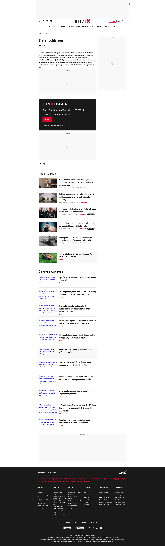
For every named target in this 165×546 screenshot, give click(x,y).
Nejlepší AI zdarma (104, 497)
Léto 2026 (56, 488)
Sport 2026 (87, 488)
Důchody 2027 (118, 499)
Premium (106, 26)
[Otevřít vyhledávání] (122, 21)
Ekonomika (118, 488)
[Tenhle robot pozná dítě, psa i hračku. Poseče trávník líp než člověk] (48, 258)
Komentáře (62, 26)
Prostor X (98, 26)
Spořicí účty (118, 495)
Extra (113, 26)
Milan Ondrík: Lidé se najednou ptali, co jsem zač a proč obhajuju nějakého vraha (77, 224)
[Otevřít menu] (126, 21)
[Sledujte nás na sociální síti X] (39, 21)
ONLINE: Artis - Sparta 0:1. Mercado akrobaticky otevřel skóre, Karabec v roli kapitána (77, 322)
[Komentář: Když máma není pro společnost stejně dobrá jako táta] (48, 395)
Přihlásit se (61, 125)
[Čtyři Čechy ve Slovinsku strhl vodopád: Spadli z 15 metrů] (48, 281)
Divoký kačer (71, 508)
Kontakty (68, 522)
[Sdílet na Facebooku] (40, 164)
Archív (47, 34)
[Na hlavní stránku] (82, 21)
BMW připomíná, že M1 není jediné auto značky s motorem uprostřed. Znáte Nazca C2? (77, 293)
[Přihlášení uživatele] (119, 21)
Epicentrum (40, 492)
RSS (91, 522)
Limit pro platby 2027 (120, 497)
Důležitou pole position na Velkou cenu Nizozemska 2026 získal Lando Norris (74, 421)
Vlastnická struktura (57, 541)
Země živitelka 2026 (120, 504)
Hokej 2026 (86, 497)
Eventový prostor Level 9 (63, 481)
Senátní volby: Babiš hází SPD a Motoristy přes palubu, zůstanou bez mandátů (77, 210)
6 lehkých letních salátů (59, 515)
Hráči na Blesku (60, 479)
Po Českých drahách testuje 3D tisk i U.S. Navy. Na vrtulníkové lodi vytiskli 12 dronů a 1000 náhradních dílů (77, 408)
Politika (71, 488)
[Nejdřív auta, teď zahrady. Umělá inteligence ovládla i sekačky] (48, 353)
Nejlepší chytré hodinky (105, 499)
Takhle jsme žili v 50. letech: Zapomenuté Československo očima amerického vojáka (76, 239)
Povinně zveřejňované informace (105, 541)
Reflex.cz (41, 34)
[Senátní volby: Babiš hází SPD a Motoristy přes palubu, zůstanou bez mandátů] (48, 213)
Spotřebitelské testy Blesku (83, 479)
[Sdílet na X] (44, 164)
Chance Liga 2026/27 (76, 481)
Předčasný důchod (119, 492)
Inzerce (84, 522)
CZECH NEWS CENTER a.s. (88, 535)
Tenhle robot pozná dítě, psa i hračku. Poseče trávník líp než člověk (77, 255)
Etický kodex (93, 541)
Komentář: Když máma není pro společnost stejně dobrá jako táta (76, 392)
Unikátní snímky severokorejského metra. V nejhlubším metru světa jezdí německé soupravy (76, 197)
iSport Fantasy (70, 479)
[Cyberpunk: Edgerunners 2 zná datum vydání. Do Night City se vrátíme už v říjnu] (48, 339)
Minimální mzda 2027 (120, 502)
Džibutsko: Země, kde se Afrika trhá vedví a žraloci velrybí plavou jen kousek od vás (76, 378)
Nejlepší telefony (103, 495)
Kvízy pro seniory (41, 503)
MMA (85, 492)
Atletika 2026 (87, 504)
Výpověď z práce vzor (73, 505)
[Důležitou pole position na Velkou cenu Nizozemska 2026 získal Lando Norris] (48, 424)
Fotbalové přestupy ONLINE (48, 481)
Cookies (112, 539)
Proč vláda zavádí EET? (74, 500)
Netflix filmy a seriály (104, 504)
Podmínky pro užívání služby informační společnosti (75, 539)
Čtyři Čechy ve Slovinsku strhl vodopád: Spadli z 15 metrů (77, 278)
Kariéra (97, 522)
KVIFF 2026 (52, 26)
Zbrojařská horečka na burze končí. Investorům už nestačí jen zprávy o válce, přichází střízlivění (75, 309)
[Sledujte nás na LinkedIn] (51, 21)
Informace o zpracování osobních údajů (99, 539)
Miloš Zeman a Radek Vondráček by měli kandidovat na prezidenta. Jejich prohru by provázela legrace (76, 182)
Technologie (103, 488)
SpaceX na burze (103, 492)
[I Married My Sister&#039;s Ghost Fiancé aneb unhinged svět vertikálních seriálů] (48, 366)
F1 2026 (86, 502)
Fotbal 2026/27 (87, 495)
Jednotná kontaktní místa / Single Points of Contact (76, 541)
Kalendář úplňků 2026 (42, 505)
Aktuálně (40, 488)
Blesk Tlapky (51, 479)
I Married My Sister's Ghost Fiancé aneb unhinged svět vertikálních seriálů (75, 363)
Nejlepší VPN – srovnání (105, 502)
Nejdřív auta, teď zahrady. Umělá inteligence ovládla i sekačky (76, 350)
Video (78, 26)
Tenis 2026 (86, 499)
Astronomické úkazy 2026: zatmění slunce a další (59, 502)
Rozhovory (71, 26)
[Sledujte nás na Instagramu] (47, 21)
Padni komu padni (87, 26)
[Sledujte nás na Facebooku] (43, 21)
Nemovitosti (95, 479)
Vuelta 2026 (86, 481)
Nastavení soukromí (120, 539)
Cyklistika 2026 (88, 507)
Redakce (76, 522)
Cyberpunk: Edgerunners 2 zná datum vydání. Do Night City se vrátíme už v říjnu (77, 336)
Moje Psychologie (42, 479)
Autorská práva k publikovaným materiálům (50, 539)
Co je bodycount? (41, 508)
